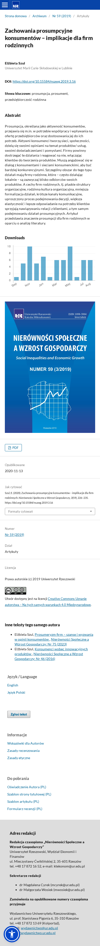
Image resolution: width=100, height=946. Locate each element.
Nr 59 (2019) (61, 16)
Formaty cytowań (20, 511)
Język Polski (16, 692)
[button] (12, 934)
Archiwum (40, 16)
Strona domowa (16, 16)
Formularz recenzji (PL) (24, 809)
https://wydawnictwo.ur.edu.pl (33, 933)
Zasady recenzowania (23, 750)
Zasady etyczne (18, 758)
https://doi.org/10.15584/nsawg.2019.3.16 (44, 81)
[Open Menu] (5, 5)
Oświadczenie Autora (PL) (26, 787)
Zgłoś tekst (19, 714)
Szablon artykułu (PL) (23, 801)
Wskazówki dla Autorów (25, 743)
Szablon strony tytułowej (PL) (29, 794)
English (12, 685)
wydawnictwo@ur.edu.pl (39, 928)
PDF (15, 448)
